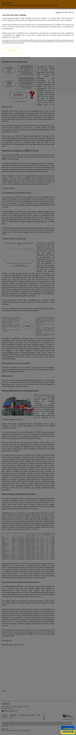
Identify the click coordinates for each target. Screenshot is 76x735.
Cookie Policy (20, 43)
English (58, 12)
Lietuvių (71, 12)
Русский (65, 12)
